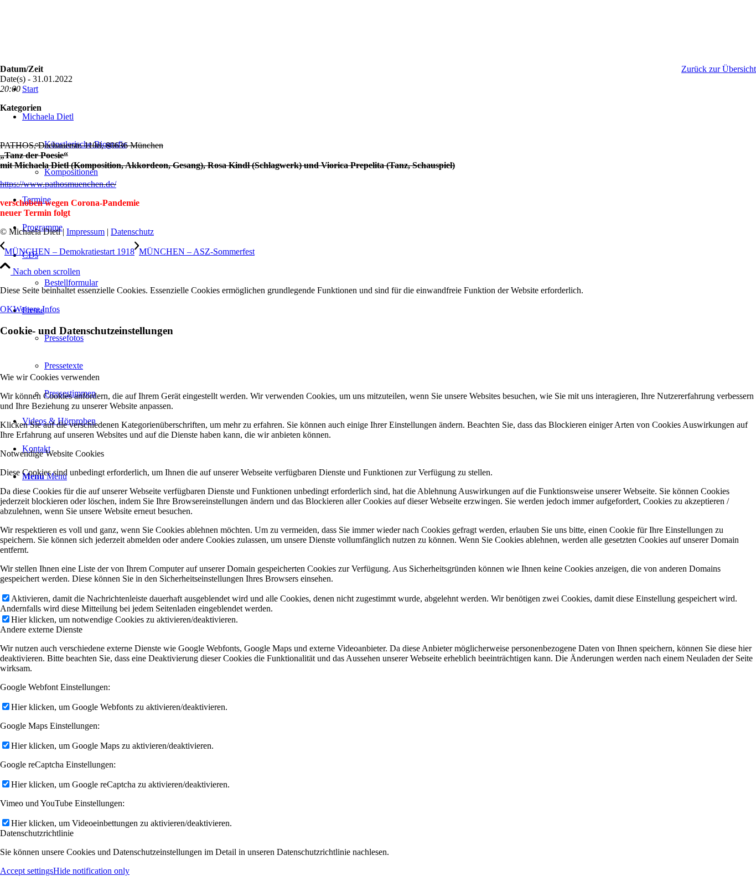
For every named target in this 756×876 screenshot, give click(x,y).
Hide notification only (91, 870)
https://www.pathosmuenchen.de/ (58, 184)
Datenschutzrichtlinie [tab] (37, 833)
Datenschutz (132, 231)
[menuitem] (389, 269)
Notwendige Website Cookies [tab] (52, 453)
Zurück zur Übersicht (718, 69)
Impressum (85, 231)
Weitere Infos (36, 309)
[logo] (83, 52)
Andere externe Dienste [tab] (41, 629)
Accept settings (26, 870)
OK (6, 309)
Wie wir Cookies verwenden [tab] (50, 377)
